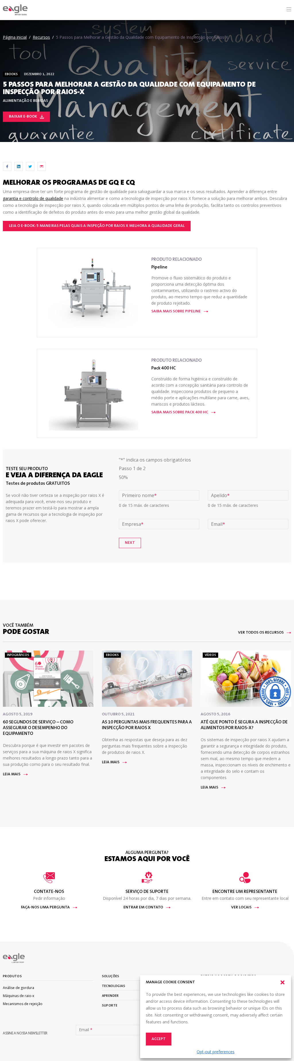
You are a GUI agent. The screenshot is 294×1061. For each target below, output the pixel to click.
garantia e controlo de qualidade (33, 198)
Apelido (220, 495)
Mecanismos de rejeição (22, 1003)
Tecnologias (113, 986)
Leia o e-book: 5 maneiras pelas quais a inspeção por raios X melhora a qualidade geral (97, 226)
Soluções (110, 976)
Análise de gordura (18, 987)
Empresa (133, 524)
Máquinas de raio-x (18, 995)
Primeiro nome (139, 495)
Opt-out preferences (216, 1051)
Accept (159, 1039)
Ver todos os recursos (261, 633)
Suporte (110, 1005)
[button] (282, 982)
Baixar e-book (23, 117)
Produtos (12, 976)
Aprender (110, 996)
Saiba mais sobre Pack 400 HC (179, 412)
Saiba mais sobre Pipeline (176, 311)
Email (218, 524)
